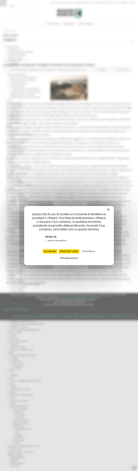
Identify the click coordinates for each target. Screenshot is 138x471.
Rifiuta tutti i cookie (69, 251)
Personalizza (88, 251)
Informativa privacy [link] (69, 258)
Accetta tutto (50, 251)
